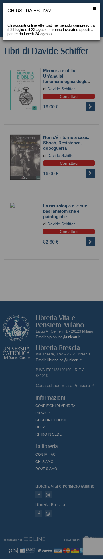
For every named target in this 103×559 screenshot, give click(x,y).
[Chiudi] (94, 8)
